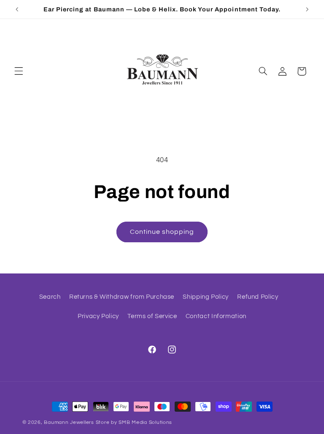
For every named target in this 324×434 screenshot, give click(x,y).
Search (50, 297)
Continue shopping (162, 231)
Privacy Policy (98, 316)
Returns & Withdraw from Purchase (121, 297)
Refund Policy (257, 297)
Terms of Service (152, 316)
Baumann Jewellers (69, 422)
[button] (18, 71)
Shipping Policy (205, 297)
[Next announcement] (307, 9)
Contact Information (216, 316)
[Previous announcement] (17, 9)
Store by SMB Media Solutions (134, 422)
